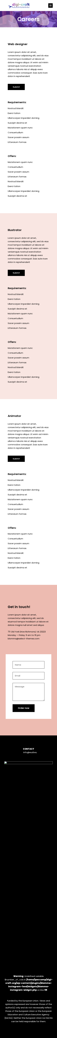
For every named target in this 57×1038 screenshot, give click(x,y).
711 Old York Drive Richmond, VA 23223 (27, 631)
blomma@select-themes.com (23, 638)
